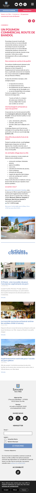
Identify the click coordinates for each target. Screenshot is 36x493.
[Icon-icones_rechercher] (25, 4)
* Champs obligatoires (10, 450)
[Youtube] (25, 418)
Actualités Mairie (13, 439)
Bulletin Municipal (13, 441)
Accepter (6, 490)
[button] (29, 20)
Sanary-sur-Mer (6, 14)
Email (5, 429)
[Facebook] (10, 418)
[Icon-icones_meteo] (20, 4)
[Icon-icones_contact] (16, 4)
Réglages (24, 490)
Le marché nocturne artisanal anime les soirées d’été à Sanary (17, 322)
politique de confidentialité (18, 463)
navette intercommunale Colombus (16, 190)
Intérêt (6, 437)
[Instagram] (18, 418)
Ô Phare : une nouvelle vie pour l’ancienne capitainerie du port (14, 283)
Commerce (15, 14)
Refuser (15, 490)
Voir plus (3, 297)
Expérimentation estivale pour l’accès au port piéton (18, 359)
